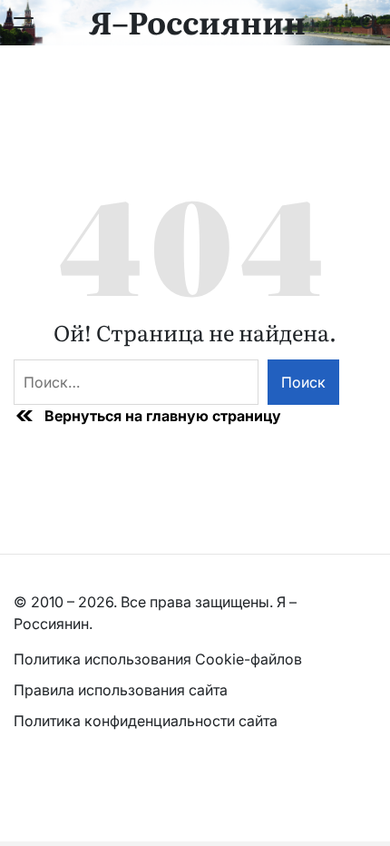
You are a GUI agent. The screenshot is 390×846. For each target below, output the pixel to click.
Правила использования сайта (122, 690)
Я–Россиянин (197, 20)
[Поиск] (368, 22)
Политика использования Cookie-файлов (158, 659)
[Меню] (24, 22)
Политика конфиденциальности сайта (146, 721)
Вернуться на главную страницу (162, 416)
